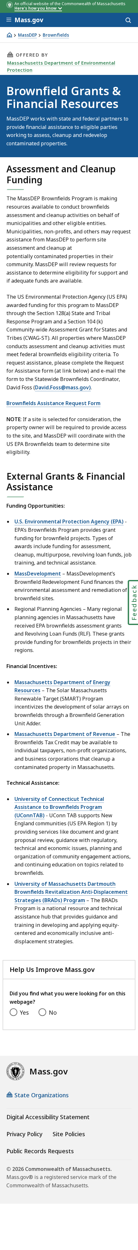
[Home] (9, 35)
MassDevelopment (37, 573)
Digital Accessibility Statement (48, 1117)
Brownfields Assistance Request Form (53, 403)
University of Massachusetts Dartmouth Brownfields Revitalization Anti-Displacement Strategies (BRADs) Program (71, 892)
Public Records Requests (40, 1151)
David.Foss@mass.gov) (63, 387)
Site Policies (69, 1134)
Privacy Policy (24, 1134)
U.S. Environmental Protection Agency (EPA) (69, 521)
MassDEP (27, 35)
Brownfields (56, 35)
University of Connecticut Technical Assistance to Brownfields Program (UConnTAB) (59, 807)
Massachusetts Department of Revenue (65, 734)
